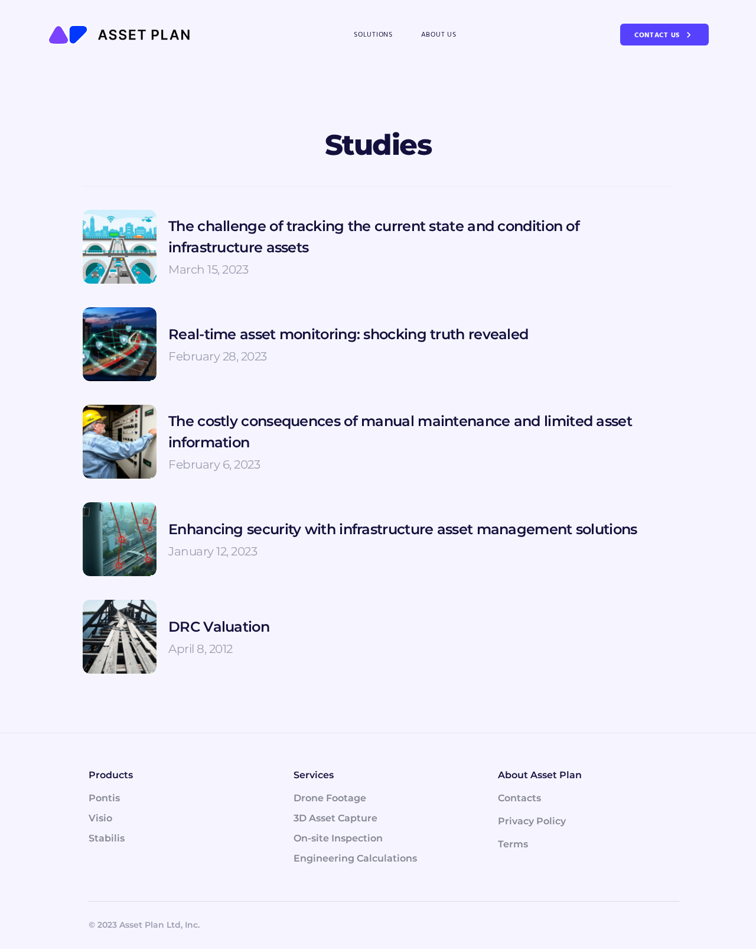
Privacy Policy (532, 821)
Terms (513, 844)
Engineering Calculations (355, 858)
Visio (100, 818)
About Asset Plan (540, 775)
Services (314, 775)
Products (111, 775)
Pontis (104, 798)
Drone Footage (330, 798)
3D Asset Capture (335, 818)
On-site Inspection (338, 838)
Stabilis (107, 838)
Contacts (519, 798)
